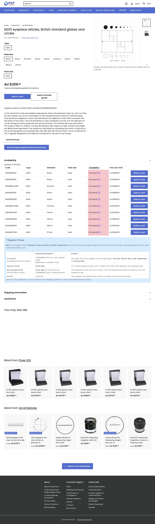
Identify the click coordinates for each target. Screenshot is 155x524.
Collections (15, 25)
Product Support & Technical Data (96, 494)
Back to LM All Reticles (79, 466)
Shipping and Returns (75, 490)
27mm (18, 65)
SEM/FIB (122, 10)
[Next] (146, 64)
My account (71, 508)
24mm (67, 59)
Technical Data (13, 139)
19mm (17, 59)
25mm (77, 59)
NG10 (8, 48)
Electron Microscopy (105, 10)
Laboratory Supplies (67, 10)
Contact (69, 505)
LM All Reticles (27, 25)
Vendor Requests (73, 498)
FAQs (68, 486)
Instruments (38, 10)
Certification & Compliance (72, 494)
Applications (136, 10)
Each (8, 76)
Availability (10, 160)
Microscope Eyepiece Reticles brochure (26, 147)
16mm (8, 59)
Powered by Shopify (84, 520)
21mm (37, 59)
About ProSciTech (51, 486)
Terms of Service (51, 504)
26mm (8, 65)
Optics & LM (86, 10)
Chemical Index (95, 490)
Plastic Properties (96, 504)
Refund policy (49, 507)
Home (6, 25)
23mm (47, 59)
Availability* (94, 167)
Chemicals (9, 10)
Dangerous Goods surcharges (96, 499)
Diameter (8, 54)
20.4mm (27, 59)
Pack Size (8, 71)
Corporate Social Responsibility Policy (52, 491)
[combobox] (48, 3)
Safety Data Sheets (97, 486)
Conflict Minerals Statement (51, 496)
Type (6, 43)
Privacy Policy (49, 501)
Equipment (24, 10)
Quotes (69, 502)
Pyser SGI (25, 360)
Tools (51, 10)
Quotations (10, 298)
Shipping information (15, 292)
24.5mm (57, 59)
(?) (99, 173)
